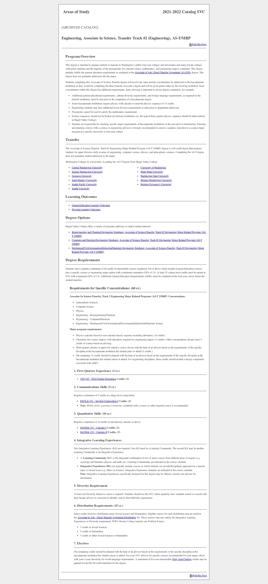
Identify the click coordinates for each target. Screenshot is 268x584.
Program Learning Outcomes (86, 209)
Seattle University (80, 188)
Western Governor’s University (155, 184)
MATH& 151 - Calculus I (93, 427)
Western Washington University (156, 180)
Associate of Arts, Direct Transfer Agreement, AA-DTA (163, 72)
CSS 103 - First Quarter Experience (98, 378)
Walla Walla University (151, 171)
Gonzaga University (82, 176)
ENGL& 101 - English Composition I (99, 401)
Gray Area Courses (182, 559)
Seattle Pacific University (84, 184)
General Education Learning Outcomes (91, 205)
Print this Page (199, 44)
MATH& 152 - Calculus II (93, 432)
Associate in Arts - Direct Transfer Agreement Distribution (107, 517)
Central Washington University (87, 167)
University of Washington (153, 167)
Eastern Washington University (87, 171)
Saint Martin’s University (84, 180)
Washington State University (154, 176)
